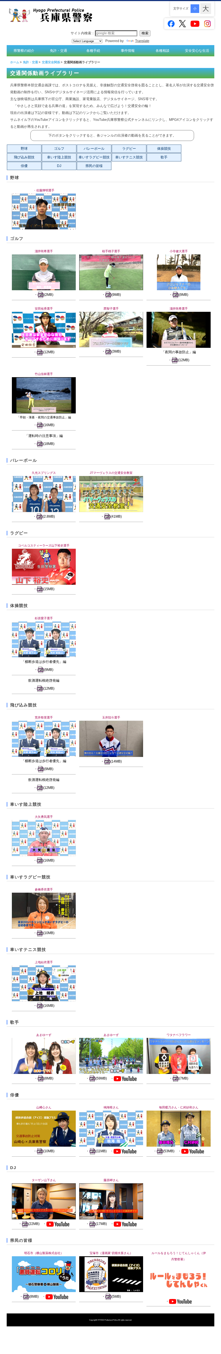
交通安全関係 (51, 62)
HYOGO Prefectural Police (108, 1320)
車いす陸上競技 (59, 157)
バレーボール (94, 148)
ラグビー (129, 148)
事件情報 (128, 50)
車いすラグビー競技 (94, 157)
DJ (59, 166)
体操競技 (164, 148)
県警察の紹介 (24, 50)
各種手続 (93, 50)
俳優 (24, 166)
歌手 (164, 157)
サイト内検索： (83, 33)
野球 (24, 148)
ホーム (14, 62)
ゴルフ (59, 148)
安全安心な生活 (197, 50)
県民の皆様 (94, 166)
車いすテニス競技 (129, 157)
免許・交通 (58, 50)
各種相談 (162, 50)
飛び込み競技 (24, 157)
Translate (142, 41)
